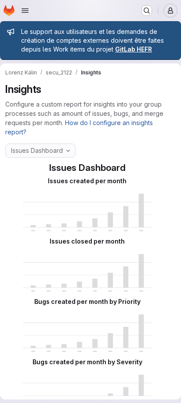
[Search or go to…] (146, 10)
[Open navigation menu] (25, 11)
